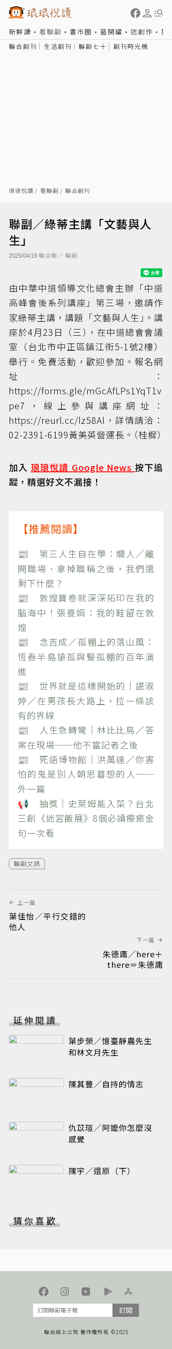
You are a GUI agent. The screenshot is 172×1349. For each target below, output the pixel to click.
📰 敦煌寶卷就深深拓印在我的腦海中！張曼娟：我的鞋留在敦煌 (86, 612)
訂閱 (125, 1310)
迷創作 (142, 31)
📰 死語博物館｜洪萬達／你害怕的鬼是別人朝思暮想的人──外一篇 (86, 774)
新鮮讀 (20, 31)
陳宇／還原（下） (101, 1170)
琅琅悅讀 (21, 191)
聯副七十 (93, 46)
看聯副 (50, 31)
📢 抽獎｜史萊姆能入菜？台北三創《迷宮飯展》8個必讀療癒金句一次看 (86, 818)
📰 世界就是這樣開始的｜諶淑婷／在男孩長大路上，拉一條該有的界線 (86, 700)
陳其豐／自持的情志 (106, 1084)
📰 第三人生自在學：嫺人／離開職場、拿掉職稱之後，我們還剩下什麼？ (86, 568)
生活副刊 (58, 46)
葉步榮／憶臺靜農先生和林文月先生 (110, 1046)
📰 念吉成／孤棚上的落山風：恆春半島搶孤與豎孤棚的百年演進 (86, 656)
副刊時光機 (131, 46)
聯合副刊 (23, 46)
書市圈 (81, 31)
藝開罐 (111, 31)
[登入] (147, 13)
